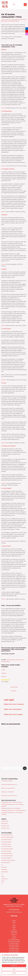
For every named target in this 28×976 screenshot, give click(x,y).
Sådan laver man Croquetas (14, 704)
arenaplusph (4, 812)
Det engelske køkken (6, 846)
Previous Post (13, 687)
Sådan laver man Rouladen (7, 791)
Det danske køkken (6, 844)
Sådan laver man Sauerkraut (8, 788)
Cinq (4, 383)
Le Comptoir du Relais (7, 169)
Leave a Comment (5, 19)
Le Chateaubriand (6, 111)
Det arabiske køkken (6, 839)
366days (3, 808)
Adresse (3, 108)
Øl (1, 874)
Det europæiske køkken (17, 19)
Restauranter (4, 21)
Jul (1, 865)
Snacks (3, 881)
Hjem (14, 929)
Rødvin (14, 925)
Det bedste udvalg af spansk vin (9, 784)
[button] (14, 4)
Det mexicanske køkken (7, 855)
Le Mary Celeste (6, 546)
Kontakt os (14, 934)
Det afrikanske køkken (7, 835)
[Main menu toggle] (25, 4)
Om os (14, 936)
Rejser (24, 19)
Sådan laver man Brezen (12, 709)
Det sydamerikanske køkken (8, 860)
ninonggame (4, 810)
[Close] (26, 954)
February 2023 (4, 821)
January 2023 (4, 823)
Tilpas (14, 969)
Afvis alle (14, 973)
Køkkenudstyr (4, 871)
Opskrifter (14, 938)
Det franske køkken (6, 851)
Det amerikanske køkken (7, 837)
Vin (2, 883)
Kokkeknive (4, 869)
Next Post (13, 691)
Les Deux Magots (6, 488)
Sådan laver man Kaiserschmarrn (9, 795)
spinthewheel (4, 804)
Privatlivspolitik (20, 962)
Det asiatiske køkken (6, 842)
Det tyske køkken (5, 862)
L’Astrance (4, 214)
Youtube (3, 669)
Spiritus (14, 927)
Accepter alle (14, 965)
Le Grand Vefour (6, 328)
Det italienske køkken (6, 853)
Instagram (3, 673)
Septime (3, 49)
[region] (14, 964)
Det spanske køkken (6, 858)
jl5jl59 (2, 802)
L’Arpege (4, 269)
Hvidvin (14, 922)
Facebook (3, 676)
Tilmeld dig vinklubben (7, 780)
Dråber (14, 920)
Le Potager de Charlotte (8, 446)
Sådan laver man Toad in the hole (14, 802)
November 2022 (5, 828)
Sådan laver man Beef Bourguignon (17, 810)
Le (2, 383)
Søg (25, 768)
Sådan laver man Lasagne (13, 714)
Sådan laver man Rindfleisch (14, 808)
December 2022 (5, 825)
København (4, 867)
